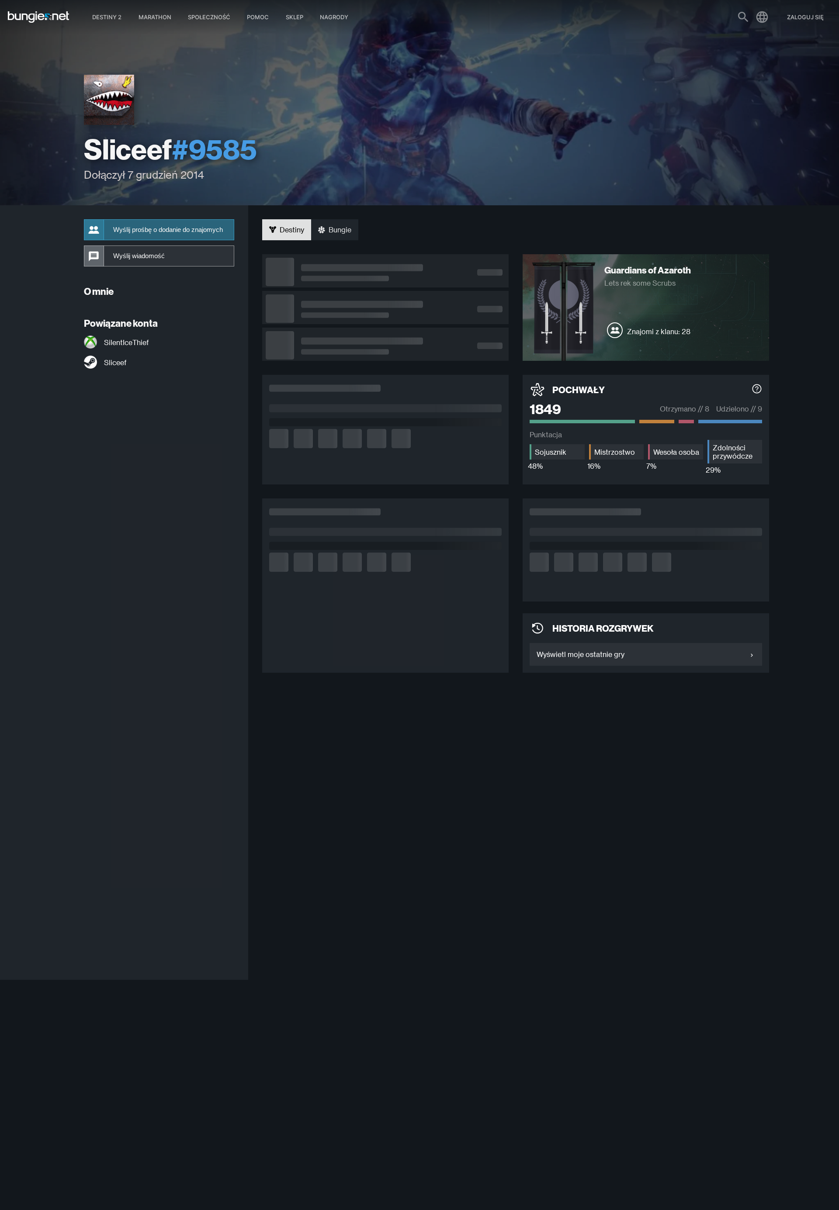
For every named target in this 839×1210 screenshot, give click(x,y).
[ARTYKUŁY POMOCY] (757, 390)
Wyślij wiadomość (139, 255)
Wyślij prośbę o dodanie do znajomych (168, 229)
